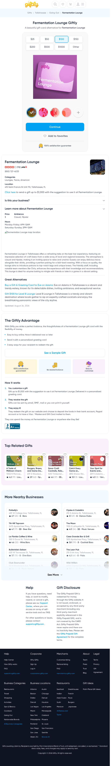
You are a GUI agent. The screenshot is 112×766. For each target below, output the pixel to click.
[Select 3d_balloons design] (55, 112)
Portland (33, 724)
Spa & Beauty (9, 706)
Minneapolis (46, 711)
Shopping (8, 698)
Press (85, 664)
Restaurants (9, 689)
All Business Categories (13, 724)
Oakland (45, 715)
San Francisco (47, 728)
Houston (45, 702)
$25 (32, 39)
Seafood (60, 689)
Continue (54, 127)
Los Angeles (46, 706)
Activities (7, 702)
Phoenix (45, 719)
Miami (32, 711)
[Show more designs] (78, 112)
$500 (47, 47)
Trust (85, 668)
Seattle (45, 732)
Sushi (59, 702)
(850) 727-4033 (12, 171)
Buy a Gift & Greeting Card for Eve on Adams (29, 285)
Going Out (8, 715)
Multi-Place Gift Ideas (91, 689)
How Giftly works (10, 664)
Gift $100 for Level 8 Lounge (20, 294)
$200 (32, 47)
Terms (95, 660)
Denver (45, 698)
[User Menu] (80, 4)
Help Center (9, 660)
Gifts (29, 13)
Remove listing (62, 664)
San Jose (34, 732)
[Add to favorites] (55, 136)
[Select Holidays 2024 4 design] (31, 112)
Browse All (46, 737)
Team (85, 660)
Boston (33, 693)
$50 (47, 39)
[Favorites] (63, 4)
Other (76, 47)
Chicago (45, 693)
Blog (84, 673)
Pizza (70, 698)
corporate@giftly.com (39, 673)
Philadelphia (35, 719)
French (71, 693)
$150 (76, 39)
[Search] (55, 4)
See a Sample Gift (55, 352)
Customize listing (63, 660)
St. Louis (45, 724)
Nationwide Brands (11, 719)
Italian (59, 693)
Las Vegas (34, 706)
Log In (32, 668)
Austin (44, 689)
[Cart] (70, 4)
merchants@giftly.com (66, 673)
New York (34, 715)
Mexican (60, 706)
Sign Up (33, 664)
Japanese (72, 706)
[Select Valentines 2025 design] (43, 112)
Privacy (96, 664)
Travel (6, 693)
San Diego (34, 728)
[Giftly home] (31, 4)
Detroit (33, 702)
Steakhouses (73, 689)
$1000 (61, 47)
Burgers (71, 702)
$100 (61, 39)
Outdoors (8, 711)
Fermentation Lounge (72, 13)
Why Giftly (34, 660)
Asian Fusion (61, 698)
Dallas (32, 698)
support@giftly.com (35, 624)
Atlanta (33, 689)
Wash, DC (34, 737)
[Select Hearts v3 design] (66, 112)
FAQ (6, 668)
